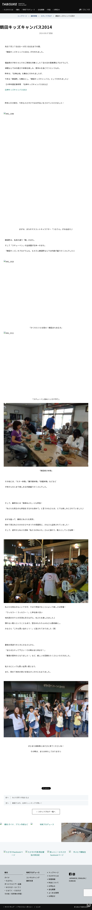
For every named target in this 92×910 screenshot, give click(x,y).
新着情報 (52, 879)
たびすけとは (54, 876)
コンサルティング (33, 877)
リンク (38, 907)
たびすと (9, 880)
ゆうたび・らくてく (13, 887)
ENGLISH (81, 878)
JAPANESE (73, 878)
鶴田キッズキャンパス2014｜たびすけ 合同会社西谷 (14, 3)
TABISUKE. (84, 907)
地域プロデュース (33, 872)
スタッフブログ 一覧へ (46, 811)
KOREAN (72, 881)
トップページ (54, 872)
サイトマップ (9, 907)
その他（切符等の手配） (14, 893)
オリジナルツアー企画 (13, 884)
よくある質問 (54, 893)
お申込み (52, 886)
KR (88, 9)
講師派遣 (29, 880)
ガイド (7, 877)
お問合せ (52, 896)
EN (84, 9)
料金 (49, 9)
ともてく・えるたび (13, 890)
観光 (6, 872)
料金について (54, 882)
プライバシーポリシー (25, 907)
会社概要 (52, 889)
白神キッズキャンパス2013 (16, 89)
